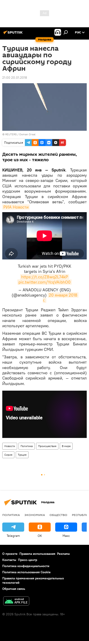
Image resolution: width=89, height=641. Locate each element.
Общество (58, 515)
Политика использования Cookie (26, 572)
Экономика (34, 515)
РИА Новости (16, 207)
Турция (22, 454)
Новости (9, 446)
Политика (27, 446)
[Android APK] (16, 601)
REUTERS (11, 134)
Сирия (8, 454)
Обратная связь (13, 589)
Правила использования (37, 554)
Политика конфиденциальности (25, 566)
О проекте (10, 554)
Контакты (9, 560)
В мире (66, 446)
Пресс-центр (27, 560)
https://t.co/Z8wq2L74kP (44, 276)
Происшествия (47, 446)
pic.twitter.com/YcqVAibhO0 (44, 282)
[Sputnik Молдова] (13, 34)
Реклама (63, 554)
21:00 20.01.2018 (14, 77)
